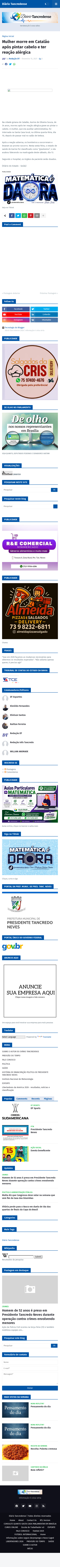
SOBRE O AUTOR (30, 1545)
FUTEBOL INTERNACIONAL (26, 1534)
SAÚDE (5, 1068)
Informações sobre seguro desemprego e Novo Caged (30, 1538)
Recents (36, 1098)
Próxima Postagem (48, 293)
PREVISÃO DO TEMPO (11, 1055)
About (21, 1520)
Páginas (48, 1098)
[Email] (37, 215)
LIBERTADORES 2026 (14, 1541)
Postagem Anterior (11, 293)
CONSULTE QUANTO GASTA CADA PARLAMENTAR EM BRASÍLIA (30, 1524)
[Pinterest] (30, 215)
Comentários (12, 772)
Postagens (11, 769)
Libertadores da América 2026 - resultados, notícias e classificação (26, 1088)
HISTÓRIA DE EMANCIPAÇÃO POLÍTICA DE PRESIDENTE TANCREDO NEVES (25, 1073)
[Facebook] (6, 64)
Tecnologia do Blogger (14, 328)
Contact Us (32, 1520)
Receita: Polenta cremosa (44, 1448)
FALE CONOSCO (8, 1060)
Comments (21, 1098)
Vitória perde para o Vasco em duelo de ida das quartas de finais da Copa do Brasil (26, 1208)
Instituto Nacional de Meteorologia (17, 1079)
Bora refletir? (37, 1470)
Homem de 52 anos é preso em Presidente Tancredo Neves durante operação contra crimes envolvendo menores (28, 1180)
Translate (47, 1037)
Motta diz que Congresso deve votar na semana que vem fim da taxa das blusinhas (28, 1196)
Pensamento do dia (41, 1406)
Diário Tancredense (14, 4)
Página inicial (8, 36)
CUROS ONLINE (11, 1527)
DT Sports (35, 1108)
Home (12, 1520)
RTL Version (45, 1520)
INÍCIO (30, 1548)
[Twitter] (10, 64)
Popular (8, 1098)
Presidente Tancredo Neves (41, 1131)
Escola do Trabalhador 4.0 (32, 1527)
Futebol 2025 (38, 1531)
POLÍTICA (6, 1064)
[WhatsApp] (14, 64)
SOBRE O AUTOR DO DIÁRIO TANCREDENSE (20, 1051)
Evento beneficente (40, 1150)
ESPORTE (6, 1083)
